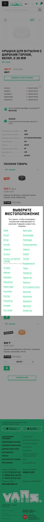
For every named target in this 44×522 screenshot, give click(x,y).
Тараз (25, 268)
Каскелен (8, 291)
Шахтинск (27, 296)
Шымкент (27, 301)
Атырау (7, 267)
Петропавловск (30, 244)
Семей (26, 254)
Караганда (8, 286)
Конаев (7, 305)
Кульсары (27, 230)
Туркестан (27, 277)
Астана (7, 254)
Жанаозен (8, 282)
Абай (6, 230)
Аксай (6, 235)
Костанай (8, 310)
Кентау (7, 296)
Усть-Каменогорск (31, 287)
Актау (6, 239)
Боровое (7, 277)
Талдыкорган (29, 263)
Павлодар (27, 239)
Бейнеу (7, 272)
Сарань (26, 249)
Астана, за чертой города (12, 259)
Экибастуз (27, 310)
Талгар (26, 258)
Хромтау (27, 291)
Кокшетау (8, 300)
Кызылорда (28, 235)
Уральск (26, 282)
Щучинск (27, 305)
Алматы (7, 249)
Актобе (7, 244)
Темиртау (27, 272)
